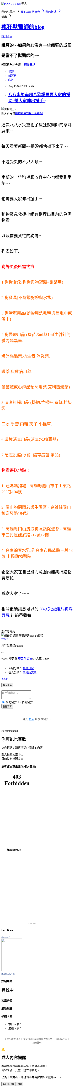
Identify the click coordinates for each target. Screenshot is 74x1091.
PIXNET (16, 1039)
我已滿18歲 (8, 1084)
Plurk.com (32, 923)
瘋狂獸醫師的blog (23, 27)
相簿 (11, 71)
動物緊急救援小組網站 (29, 113)
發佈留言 (7, 706)
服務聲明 (37, 1042)
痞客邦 (22, 658)
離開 (20, 1084)
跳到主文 (6, 36)
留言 (29, 658)
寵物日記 (29, 64)
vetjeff (4, 638)
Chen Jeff (5, 937)
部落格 (12, 75)
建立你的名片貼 (8, 974)
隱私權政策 (61, 1039)
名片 (11, 79)
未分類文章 (29, 672)
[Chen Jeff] (11, 970)
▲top (4, 678)
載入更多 (7, 685)
